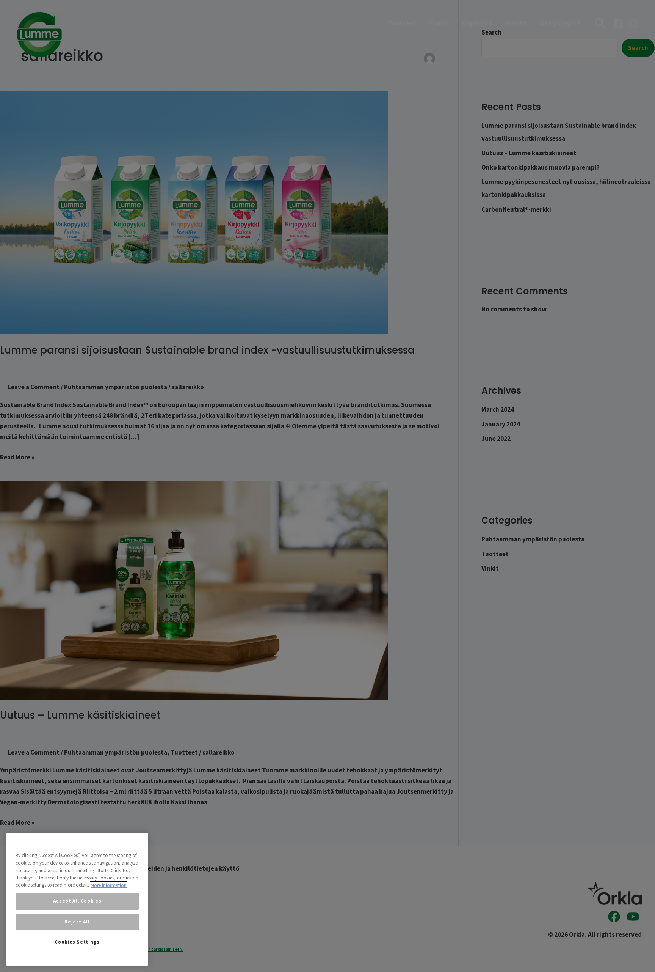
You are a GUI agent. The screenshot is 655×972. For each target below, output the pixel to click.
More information (109, 885)
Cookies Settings (77, 942)
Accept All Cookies (77, 901)
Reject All (77, 922)
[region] (77, 899)
